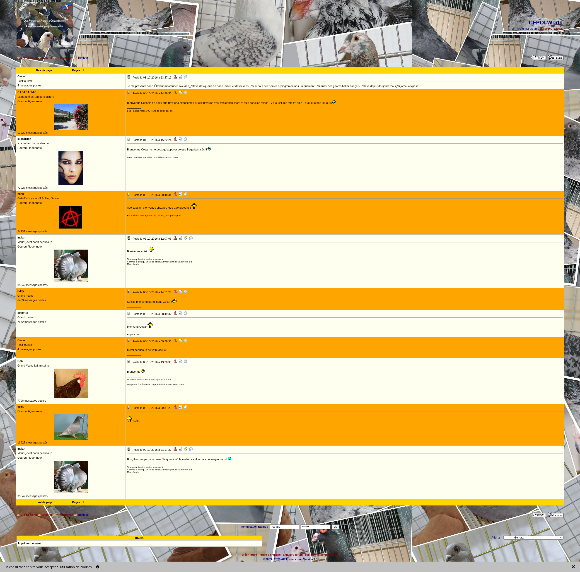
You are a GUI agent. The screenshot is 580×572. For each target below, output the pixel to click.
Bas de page (44, 70)
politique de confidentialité (321, 554)
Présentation (65, 57)
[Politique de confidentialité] (97, 567)
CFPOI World (29, 57)
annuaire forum (293, 554)
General (47, 57)
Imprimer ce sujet (29, 543)
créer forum (249, 554)
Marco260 (545, 28)
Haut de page (44, 502)
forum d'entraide (270, 554)
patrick (558, 28)
